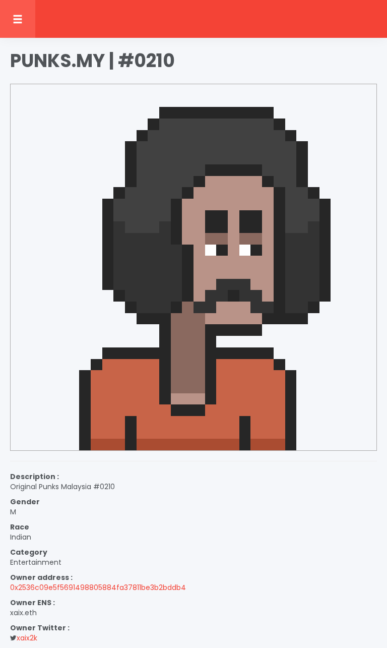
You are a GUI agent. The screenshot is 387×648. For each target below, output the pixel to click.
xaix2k (27, 638)
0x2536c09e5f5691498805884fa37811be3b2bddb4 (98, 587)
